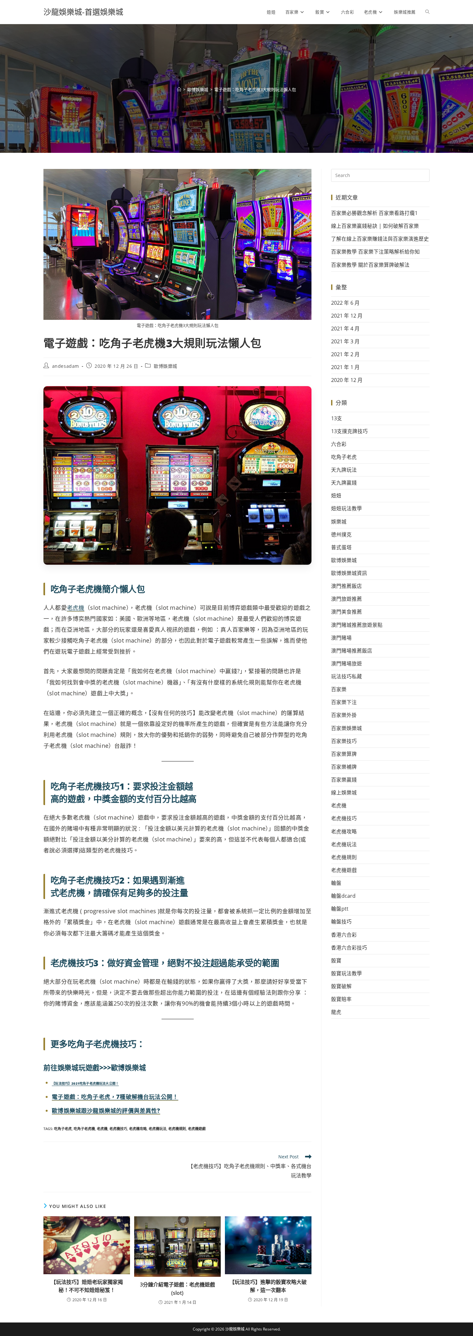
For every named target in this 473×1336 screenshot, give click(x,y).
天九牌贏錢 (344, 482)
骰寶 (336, 960)
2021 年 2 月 (345, 354)
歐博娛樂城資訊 (349, 573)
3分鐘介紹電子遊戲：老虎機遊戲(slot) (177, 1288)
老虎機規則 (177, 1128)
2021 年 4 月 (345, 328)
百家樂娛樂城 (346, 728)
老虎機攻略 (138, 1128)
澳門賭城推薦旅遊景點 (357, 624)
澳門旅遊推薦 (346, 598)
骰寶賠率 (341, 999)
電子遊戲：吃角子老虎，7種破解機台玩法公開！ (115, 1096)
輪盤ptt (339, 908)
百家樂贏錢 (344, 779)
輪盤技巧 (341, 921)
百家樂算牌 (344, 753)
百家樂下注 (344, 702)
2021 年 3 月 (345, 341)
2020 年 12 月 (347, 380)
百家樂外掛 (344, 715)
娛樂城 (339, 521)
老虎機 (76, 607)
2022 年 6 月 (345, 302)
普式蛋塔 (341, 547)
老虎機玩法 (157, 1128)
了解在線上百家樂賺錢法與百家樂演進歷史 (380, 238)
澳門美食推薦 (346, 611)
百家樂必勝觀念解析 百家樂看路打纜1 (374, 213)
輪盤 (336, 882)
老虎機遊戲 (197, 1128)
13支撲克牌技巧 (349, 431)
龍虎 (336, 1012)
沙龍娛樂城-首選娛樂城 (83, 11)
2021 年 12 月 (347, 315)
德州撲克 (341, 534)
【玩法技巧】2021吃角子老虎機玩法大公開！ (85, 1083)
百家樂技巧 (344, 741)
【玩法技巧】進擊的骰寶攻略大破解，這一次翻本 (268, 1286)
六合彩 (339, 444)
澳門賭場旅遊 (346, 663)
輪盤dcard (343, 895)
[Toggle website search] (427, 12)
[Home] (179, 89)
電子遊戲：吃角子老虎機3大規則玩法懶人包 (255, 89)
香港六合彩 (344, 934)
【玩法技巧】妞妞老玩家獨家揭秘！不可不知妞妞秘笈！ (87, 1286)
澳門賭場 (341, 637)
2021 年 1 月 (345, 367)
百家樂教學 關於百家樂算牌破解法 (370, 264)
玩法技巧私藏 (346, 676)
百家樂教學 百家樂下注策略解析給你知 (375, 251)
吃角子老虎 (63, 1128)
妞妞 (336, 495)
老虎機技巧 (118, 1128)
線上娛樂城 (344, 792)
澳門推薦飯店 (346, 585)
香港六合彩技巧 (349, 947)
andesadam (65, 366)
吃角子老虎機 (84, 1128)
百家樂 (339, 689)
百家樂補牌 (344, 766)
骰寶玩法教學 (346, 973)
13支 (336, 418)
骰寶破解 (341, 986)
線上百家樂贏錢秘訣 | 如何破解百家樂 (375, 225)
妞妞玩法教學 (346, 508)
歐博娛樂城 (165, 366)
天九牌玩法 (344, 469)
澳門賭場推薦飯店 (351, 650)
